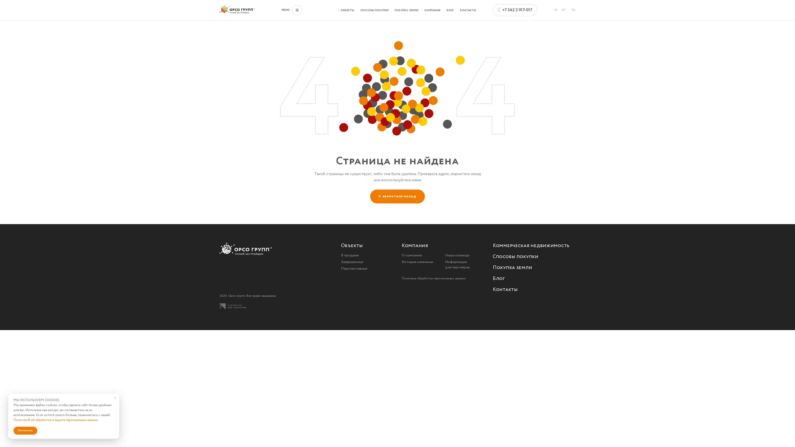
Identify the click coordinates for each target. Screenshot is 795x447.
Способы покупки (374, 10)
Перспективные (354, 268)
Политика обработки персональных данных (434, 278)
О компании (412, 255)
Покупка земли (406, 10)
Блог (450, 10)
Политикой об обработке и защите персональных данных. (56, 420)
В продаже (350, 255)
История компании (417, 262)
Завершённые (352, 262)
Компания (432, 10)
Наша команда (457, 255)
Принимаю (25, 430)
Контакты (468, 10)
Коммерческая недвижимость (531, 246)
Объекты (347, 10)
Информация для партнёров (457, 264)
